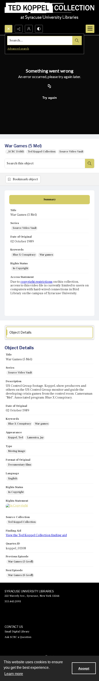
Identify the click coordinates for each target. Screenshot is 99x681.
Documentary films (19, 464)
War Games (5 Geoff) (20, 561)
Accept (83, 668)
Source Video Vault (71, 151)
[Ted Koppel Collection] (49, 12)
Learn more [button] (13, 674)
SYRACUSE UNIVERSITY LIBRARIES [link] (29, 591)
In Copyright (20, 268)
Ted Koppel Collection (41, 151)
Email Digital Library (17, 631)
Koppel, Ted (15, 437)
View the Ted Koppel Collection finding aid (36, 535)
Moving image (16, 451)
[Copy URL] (49, 86)
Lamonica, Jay (35, 437)
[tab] (49, 199)
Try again (49, 97)
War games (46, 254)
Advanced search (18, 48)
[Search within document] (89, 163)
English (12, 478)
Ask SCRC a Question (18, 637)
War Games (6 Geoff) (20, 575)
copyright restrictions (36, 282)
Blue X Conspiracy (24, 254)
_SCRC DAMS (15, 151)
